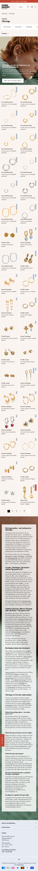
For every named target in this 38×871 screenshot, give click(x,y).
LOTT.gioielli (21, 683)
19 (24, 511)
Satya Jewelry (28, 656)
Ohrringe (11, 13)
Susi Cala (21, 681)
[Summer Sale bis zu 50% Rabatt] (19, 1)
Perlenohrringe (26, 601)
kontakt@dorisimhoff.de (9, 849)
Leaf (14, 662)
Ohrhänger (21, 556)
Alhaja (16, 674)
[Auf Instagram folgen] (19, 859)
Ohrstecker (8, 556)
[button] (2, 740)
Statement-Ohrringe (20, 680)
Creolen (15, 556)
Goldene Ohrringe (23, 619)
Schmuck (4, 13)
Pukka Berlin (11, 687)
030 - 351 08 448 (7, 851)
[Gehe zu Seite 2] (28, 511)
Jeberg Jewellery (10, 672)
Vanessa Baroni (9, 678)
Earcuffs (29, 556)
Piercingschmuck (13, 558)
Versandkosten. (20, 864)
